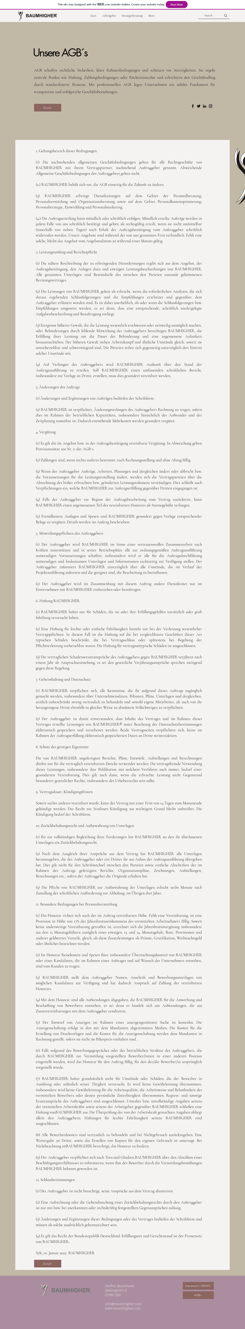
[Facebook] (192, 106)
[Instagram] (210, 106)
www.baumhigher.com (123, 1308)
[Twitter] (198, 106)
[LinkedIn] (204, 106)
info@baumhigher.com (123, 1304)
